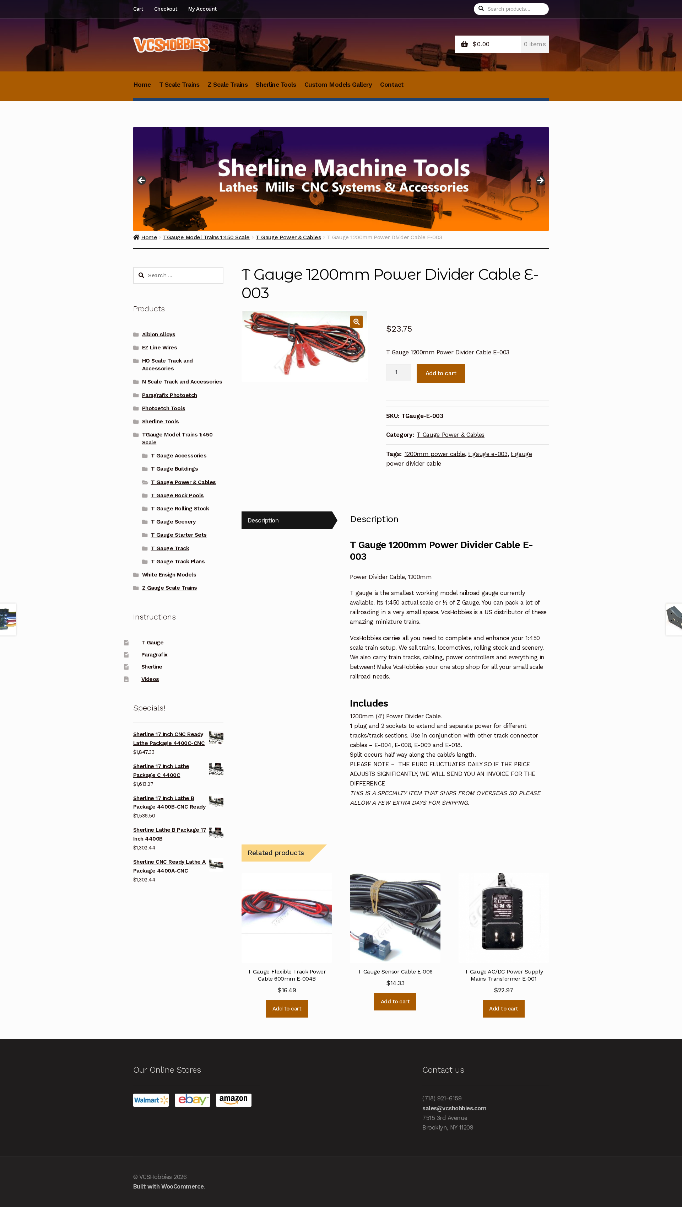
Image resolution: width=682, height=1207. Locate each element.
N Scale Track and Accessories (182, 382)
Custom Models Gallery (338, 84)
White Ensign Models (169, 575)
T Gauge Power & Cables (451, 434)
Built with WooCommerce (168, 1186)
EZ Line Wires (159, 347)
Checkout (165, 9)
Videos (150, 679)
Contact (392, 84)
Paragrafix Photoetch (169, 395)
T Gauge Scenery (173, 522)
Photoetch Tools (163, 408)
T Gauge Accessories (179, 455)
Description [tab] (263, 520)
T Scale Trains (179, 84)
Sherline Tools (276, 84)
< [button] (142, 181)
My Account (202, 9)
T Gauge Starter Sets (179, 535)
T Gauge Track (170, 548)
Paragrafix (154, 654)
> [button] (540, 181)
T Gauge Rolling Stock (180, 508)
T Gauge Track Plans (178, 561)
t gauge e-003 (488, 453)
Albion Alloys (158, 334)
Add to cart (441, 373)
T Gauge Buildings (174, 469)
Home (142, 84)
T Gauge (152, 642)
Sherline (151, 667)
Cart (138, 9)
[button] (356, 322)
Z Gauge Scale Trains (169, 588)
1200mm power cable (435, 453)
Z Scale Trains (227, 84)
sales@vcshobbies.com (454, 1108)
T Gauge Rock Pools (177, 495)
